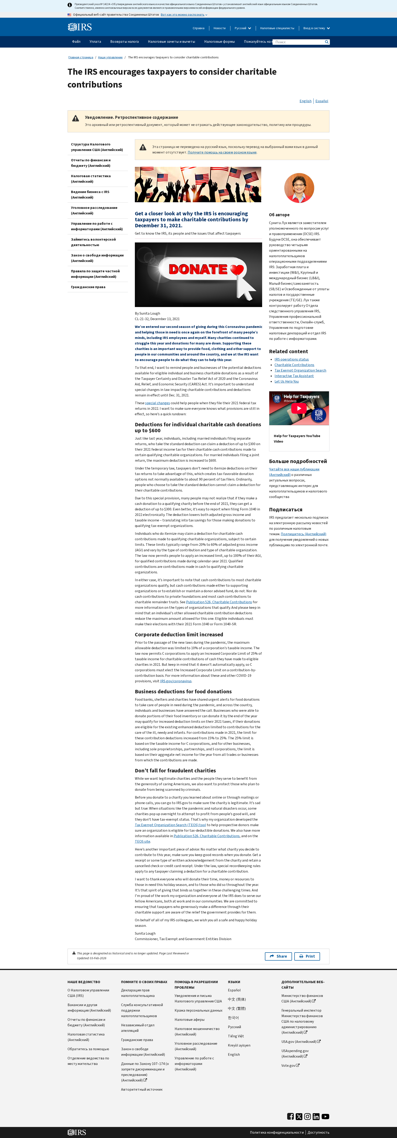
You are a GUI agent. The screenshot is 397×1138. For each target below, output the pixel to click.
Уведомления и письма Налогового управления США (198, 998)
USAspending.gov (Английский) (295, 1053)
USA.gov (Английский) (298, 1041)
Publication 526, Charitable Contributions (219, 602)
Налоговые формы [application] (219, 41)
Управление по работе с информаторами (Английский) (97, 226)
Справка (198, 28)
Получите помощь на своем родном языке (222, 152)
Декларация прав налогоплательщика (138, 993)
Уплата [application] (95, 41)
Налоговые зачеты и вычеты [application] (171, 41)
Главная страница (80, 57)
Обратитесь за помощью (88, 1049)
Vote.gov (288, 1065)
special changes (157, 403)
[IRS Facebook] (290, 1115)
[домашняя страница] (80, 25)
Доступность (318, 1132)
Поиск (326, 42)
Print (310, 956)
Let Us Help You (287, 381)
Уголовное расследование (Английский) (94, 210)
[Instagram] (307, 1115)
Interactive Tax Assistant (294, 375)
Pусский (234, 1026)
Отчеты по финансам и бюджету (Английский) (91, 163)
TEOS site (142, 841)
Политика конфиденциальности (277, 1132)
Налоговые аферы (189, 1019)
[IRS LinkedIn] (316, 1115)
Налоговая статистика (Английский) (91, 179)
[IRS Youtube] (325, 1115)
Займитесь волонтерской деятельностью (93, 242)
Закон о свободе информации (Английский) (97, 258)
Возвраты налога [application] (124, 41)
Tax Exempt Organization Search (300, 370)
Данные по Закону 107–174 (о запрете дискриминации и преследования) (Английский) (145, 1072)
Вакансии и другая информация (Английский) (89, 1007)
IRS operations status (292, 359)
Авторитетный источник (141, 1089)
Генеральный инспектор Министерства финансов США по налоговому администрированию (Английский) (302, 1021)
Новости (220, 28)
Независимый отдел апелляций (137, 1028)
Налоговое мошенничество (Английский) (197, 1031)
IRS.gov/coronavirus (176, 681)
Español (321, 101)
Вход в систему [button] (314, 28)
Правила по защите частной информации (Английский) (95, 274)
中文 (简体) (237, 999)
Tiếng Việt (236, 1036)
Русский (241, 28)
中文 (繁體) (237, 1008)
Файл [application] (76, 41)
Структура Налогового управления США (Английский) (97, 147)
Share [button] (282, 956)
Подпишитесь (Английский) (303, 534)
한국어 (233, 1017)
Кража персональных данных (198, 1010)
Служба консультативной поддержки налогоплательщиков (142, 1010)
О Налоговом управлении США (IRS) (88, 993)
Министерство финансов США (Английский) (302, 998)
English (306, 101)
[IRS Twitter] (299, 1115)
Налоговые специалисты (277, 28)
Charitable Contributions (294, 364)
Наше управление (110, 57)
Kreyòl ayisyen (239, 1045)
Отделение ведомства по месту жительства (88, 1061)
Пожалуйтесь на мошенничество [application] (271, 41)
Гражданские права (88, 286)
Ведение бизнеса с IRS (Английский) (90, 194)
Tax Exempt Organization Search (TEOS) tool (170, 824)
